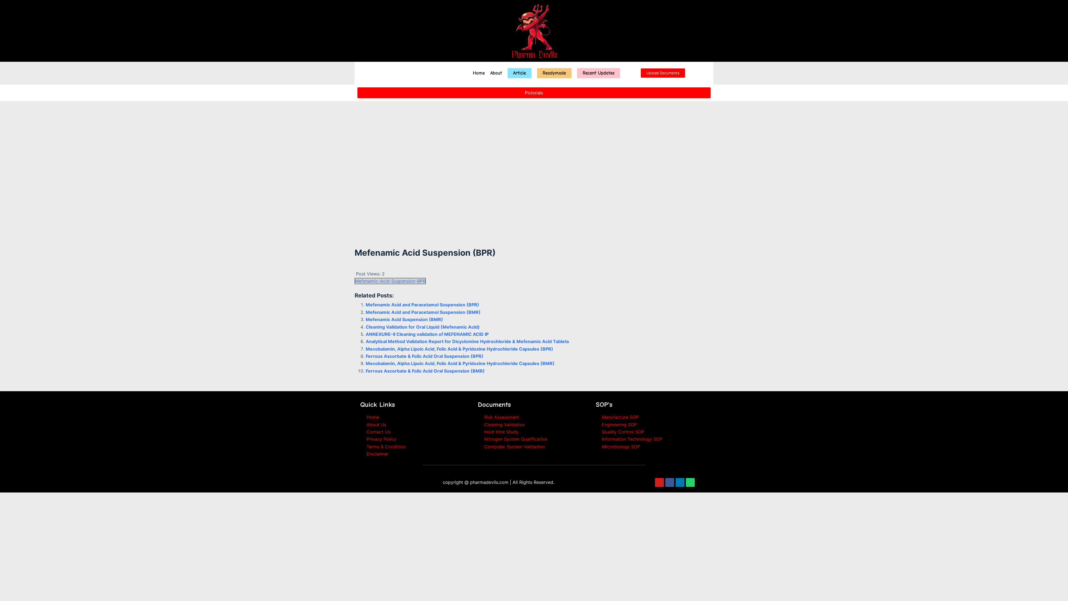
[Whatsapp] (690, 482)
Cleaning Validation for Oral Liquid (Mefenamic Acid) (423, 327)
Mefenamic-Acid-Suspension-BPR (390, 281)
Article (519, 73)
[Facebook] (669, 482)
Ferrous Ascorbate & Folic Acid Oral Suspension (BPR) (424, 356)
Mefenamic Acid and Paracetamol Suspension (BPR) (422, 304)
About (496, 73)
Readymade (554, 73)
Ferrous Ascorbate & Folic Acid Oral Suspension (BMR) (425, 371)
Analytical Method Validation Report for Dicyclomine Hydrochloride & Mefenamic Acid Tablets (467, 341)
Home (479, 73)
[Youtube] (659, 482)
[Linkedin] (680, 482)
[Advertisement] (534, 189)
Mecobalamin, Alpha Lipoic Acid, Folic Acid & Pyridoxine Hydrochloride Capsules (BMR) (460, 363)
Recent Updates (598, 73)
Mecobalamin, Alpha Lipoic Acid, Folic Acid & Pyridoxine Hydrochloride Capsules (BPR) (459, 349)
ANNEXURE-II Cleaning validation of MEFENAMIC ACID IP (427, 334)
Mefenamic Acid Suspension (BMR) (404, 319)
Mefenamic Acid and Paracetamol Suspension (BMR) (423, 312)
